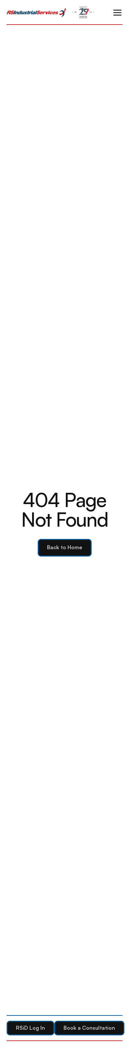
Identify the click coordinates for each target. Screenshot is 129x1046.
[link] (36, 12)
